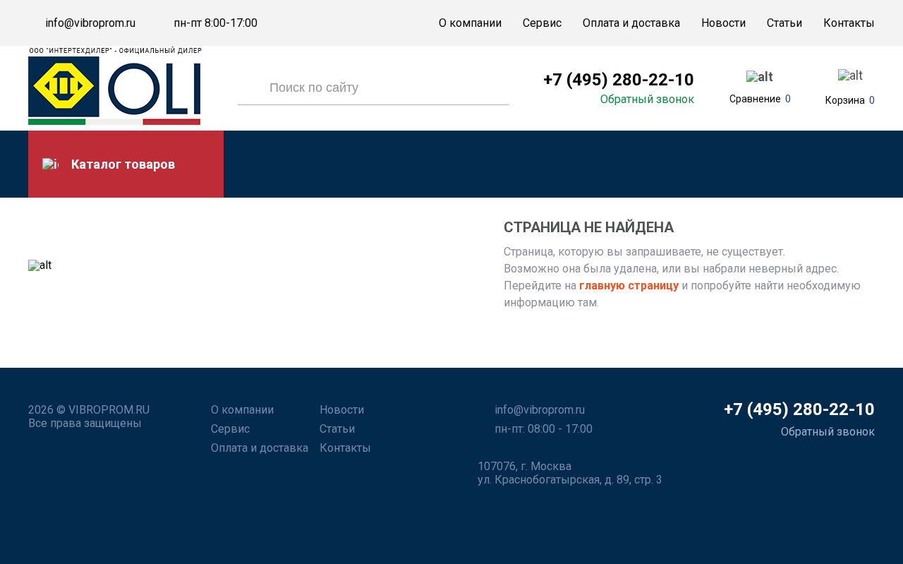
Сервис (542, 23)
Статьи (784, 23)
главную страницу (627, 285)
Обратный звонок (647, 99)
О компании (470, 23)
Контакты (849, 23)
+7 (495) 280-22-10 (618, 79)
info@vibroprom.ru (90, 23)
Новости (723, 23)
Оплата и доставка (631, 23)
